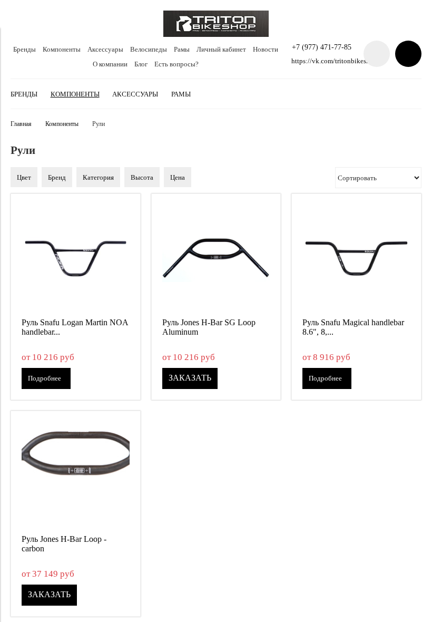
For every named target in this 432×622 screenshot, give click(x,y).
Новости (265, 49)
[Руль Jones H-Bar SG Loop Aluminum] (216, 259)
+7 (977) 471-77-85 (321, 47)
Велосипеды (148, 49)
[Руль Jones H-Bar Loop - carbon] (76, 476)
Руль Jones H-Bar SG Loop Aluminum (209, 327)
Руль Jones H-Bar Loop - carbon (64, 543)
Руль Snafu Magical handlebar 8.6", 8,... (353, 327)
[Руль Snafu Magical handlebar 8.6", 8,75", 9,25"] (356, 259)
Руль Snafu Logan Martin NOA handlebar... (75, 327)
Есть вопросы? (176, 64)
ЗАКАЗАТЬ (190, 377)
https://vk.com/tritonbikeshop (334, 61)
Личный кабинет (221, 49)
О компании (110, 64)
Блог (141, 64)
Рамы (182, 49)
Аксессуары (105, 49)
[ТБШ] (216, 34)
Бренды (24, 49)
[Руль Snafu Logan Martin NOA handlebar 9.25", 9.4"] (76, 259)
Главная (21, 124)
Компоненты (62, 49)
